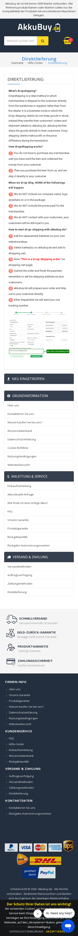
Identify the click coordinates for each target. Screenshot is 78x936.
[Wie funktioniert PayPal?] (39, 878)
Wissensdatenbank (19, 431)
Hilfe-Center (35, 63)
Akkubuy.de (45, 889)
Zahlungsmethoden (19, 583)
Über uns (13, 405)
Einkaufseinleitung (19, 486)
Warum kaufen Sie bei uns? (24, 422)
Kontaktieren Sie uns (20, 414)
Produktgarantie (17, 528)
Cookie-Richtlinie (17, 448)
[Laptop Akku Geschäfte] (39, 31)
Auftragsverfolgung (19, 575)
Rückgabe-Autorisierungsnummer (28, 545)
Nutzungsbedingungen (21, 456)
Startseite (17, 63)
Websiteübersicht (18, 465)
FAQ (9, 511)
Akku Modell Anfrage (20, 494)
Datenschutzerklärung (21, 439)
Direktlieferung (16, 592)
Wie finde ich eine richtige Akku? (27, 503)
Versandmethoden (19, 566)
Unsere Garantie (18, 520)
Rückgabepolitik (17, 537)
